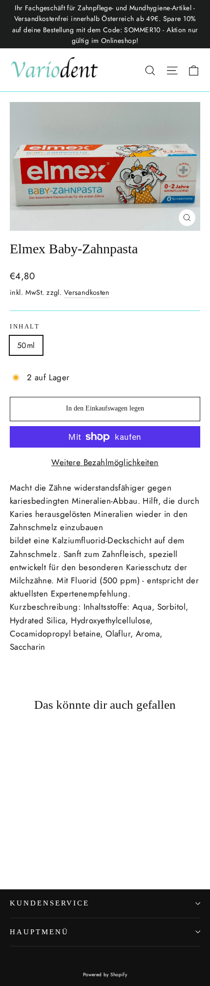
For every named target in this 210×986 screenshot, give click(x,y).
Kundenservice (49, 903)
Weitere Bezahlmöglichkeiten (104, 462)
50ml (26, 345)
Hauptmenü (39, 932)
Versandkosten (87, 292)
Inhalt (25, 326)
